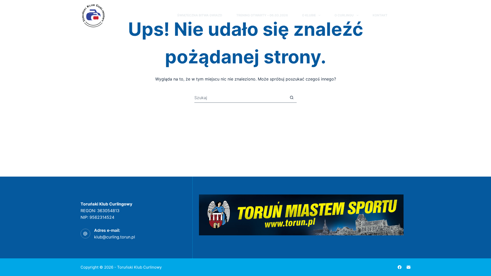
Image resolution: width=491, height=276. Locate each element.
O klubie (309, 15)
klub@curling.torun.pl (114, 236)
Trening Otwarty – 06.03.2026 (262, 15)
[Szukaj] (399, 15)
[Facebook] (408, 15)
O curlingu (344, 15)
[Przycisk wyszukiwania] (291, 98)
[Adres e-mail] (408, 267)
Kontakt (380, 15)
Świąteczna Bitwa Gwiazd (199, 15)
